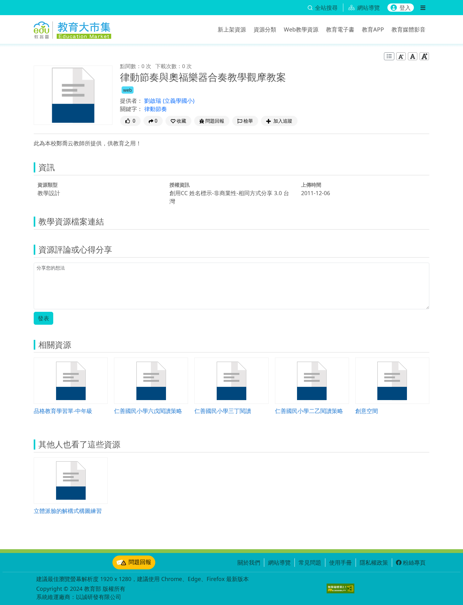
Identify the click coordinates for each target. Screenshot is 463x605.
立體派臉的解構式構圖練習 (68, 511)
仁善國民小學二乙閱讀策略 (309, 411)
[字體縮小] (401, 56)
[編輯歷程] (389, 56)
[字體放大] (424, 56)
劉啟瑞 (153, 100)
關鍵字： (131, 109)
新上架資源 (232, 29)
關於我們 (248, 562)
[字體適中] (413, 56)
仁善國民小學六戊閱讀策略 (148, 411)
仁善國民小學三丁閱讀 (222, 411)
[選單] (422, 7)
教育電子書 (340, 29)
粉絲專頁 (414, 562)
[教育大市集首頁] (72, 28)
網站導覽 (279, 562)
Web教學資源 (301, 29)
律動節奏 (155, 109)
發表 (43, 318)
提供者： (131, 100)
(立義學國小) (178, 100)
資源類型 (47, 184)
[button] (178, 121)
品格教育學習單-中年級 (63, 411)
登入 (405, 7)
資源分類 (265, 29)
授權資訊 (179, 184)
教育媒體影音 (409, 29)
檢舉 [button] (248, 121)
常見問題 (310, 562)
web (127, 90)
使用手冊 (340, 562)
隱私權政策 (374, 562)
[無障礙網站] (340, 588)
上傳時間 (311, 184)
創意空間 (366, 411)
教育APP (373, 29)
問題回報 (140, 562)
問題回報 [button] (214, 121)
